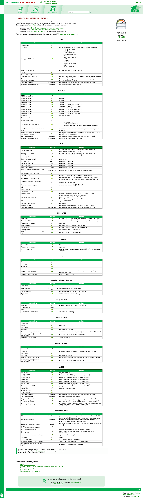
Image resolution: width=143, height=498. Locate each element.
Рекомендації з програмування (30, 471)
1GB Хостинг (135, 496)
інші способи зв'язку (57, 484)
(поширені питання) (27, 465)
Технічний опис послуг (27, 468)
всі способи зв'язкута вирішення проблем (50, 2)
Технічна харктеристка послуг (67, 34)
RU (140, 2)
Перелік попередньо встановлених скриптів (45, 29)
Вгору (138, 489)
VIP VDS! (121, 37)
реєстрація (41, 451)
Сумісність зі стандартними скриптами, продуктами (47, 28)
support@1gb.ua (33, 25)
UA (137, 2)
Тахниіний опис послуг (38, 31)
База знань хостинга (26, 469)
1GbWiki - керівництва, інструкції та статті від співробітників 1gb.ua (41, 466)
